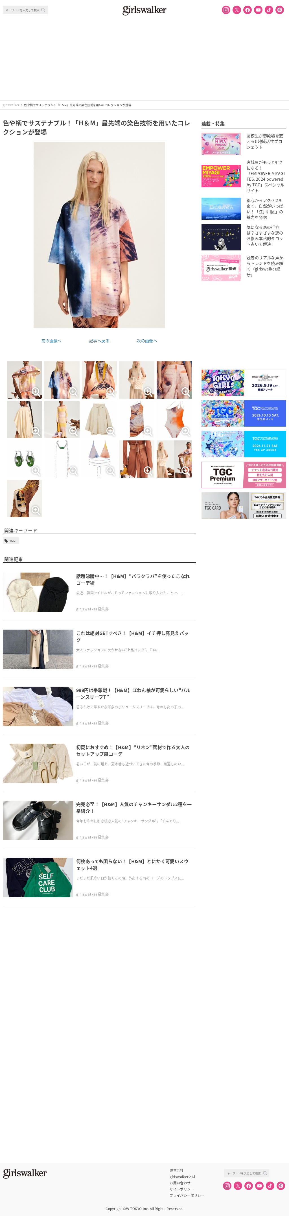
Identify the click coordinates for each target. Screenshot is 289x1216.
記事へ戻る (99, 340)
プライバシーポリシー (187, 1195)
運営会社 (177, 1170)
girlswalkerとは (183, 1176)
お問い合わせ (180, 1183)
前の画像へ (51, 340)
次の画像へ (147, 340)
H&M (12, 541)
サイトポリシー (182, 1189)
